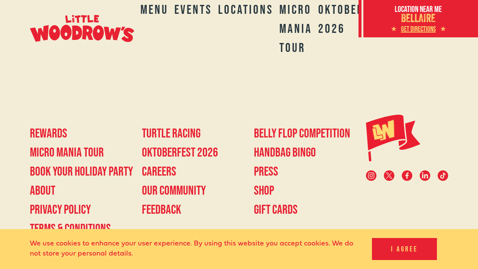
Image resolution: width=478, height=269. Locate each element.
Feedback (161, 209)
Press (266, 171)
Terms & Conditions (70, 228)
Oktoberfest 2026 (180, 152)
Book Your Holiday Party (81, 171)
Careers (159, 171)
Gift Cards (276, 209)
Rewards (48, 133)
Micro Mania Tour (295, 28)
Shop (264, 190)
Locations (245, 9)
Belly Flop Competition (302, 133)
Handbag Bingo (285, 152)
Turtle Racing (171, 133)
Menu (154, 9)
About (42, 190)
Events (193, 9)
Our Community (174, 190)
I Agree (404, 249)
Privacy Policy (60, 209)
